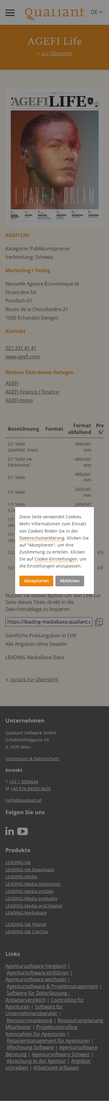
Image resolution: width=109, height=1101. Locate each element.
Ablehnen (70, 581)
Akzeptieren (36, 581)
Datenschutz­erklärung (41, 538)
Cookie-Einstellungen (56, 559)
